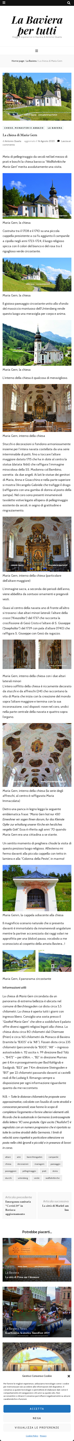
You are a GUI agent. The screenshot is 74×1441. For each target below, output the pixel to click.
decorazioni (22, 1164)
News (23, 1328)
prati (44, 1171)
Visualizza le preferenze (37, 1427)
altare (8, 1157)
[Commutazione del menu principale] (37, 51)
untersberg (23, 1178)
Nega (37, 1418)
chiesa (8, 1164)
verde (36, 1178)
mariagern (39, 1164)
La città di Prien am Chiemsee (22, 1277)
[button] (69, 1376)
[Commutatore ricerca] (68, 3)
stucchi (8, 1178)
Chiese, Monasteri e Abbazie (24, 128)
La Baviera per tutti (37, 24)
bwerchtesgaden (34, 1157)
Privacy (43, 1435)
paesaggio (55, 1164)
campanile (53, 1157)
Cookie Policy (32, 1435)
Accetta (37, 1408)
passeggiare (10, 1171)
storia (55, 1171)
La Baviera (55, 128)
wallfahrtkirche (53, 1178)
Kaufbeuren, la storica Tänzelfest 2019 (27, 1332)
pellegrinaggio (29, 1171)
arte (19, 1157)
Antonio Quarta (13, 141)
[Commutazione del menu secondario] (4, 2)
